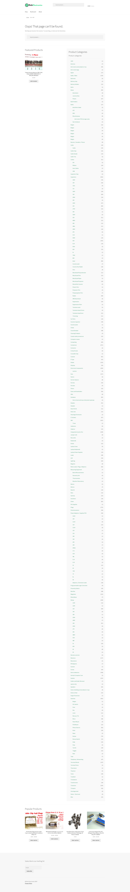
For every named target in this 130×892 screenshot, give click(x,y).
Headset (73, 406)
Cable (72, 145)
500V (74, 238)
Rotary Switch (76, 739)
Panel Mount (76, 721)
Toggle (74, 750)
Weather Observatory (78, 481)
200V (74, 197)
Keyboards (73, 440)
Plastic (74, 98)
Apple (72, 72)
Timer (74, 423)
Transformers (74, 782)
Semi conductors (75, 672)
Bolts (72, 87)
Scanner (73, 666)
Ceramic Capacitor (75, 322)
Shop (26, 12)
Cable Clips (73, 151)
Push (74, 730)
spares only (74, 684)
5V (73, 565)
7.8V (74, 571)
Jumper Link (74, 435)
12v (73, 188)
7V (73, 574)
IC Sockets (73, 417)
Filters (72, 388)
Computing (74, 342)
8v (73, 577)
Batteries (73, 78)
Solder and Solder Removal (77, 681)
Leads (72, 455)
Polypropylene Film (78, 293)
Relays (72, 600)
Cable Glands (74, 154)
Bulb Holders (74, 101)
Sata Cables (76, 168)
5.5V (74, 235)
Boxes (72, 90)
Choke (72, 327)
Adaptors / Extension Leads (80, 582)
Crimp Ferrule (74, 351)
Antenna (73, 64)
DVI (73, 162)
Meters (72, 484)
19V (73, 539)
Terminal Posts (75, 765)
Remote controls (75, 655)
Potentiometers (75, 510)
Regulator (73, 594)
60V (73, 646)
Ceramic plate (74, 324)
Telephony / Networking (77, 759)
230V (74, 617)
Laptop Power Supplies (77, 452)
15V (73, 533)
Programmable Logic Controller (79, 585)
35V (73, 217)
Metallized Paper (77, 278)
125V (72, 61)
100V (74, 180)
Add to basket (33, 81)
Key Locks (73, 438)
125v (74, 185)
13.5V (74, 527)
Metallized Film (77, 275)
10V (73, 182)
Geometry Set (76, 475)
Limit (74, 713)
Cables (72, 159)
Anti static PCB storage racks (82, 119)
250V (74, 203)
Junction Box (76, 96)
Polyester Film (76, 290)
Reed (74, 733)
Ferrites (73, 382)
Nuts (72, 493)
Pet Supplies (74, 504)
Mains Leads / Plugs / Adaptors (78, 467)
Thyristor (73, 771)
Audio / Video (74, 75)
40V (73, 223)
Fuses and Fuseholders (76, 391)
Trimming (75, 316)
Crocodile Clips (74, 353)
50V (73, 240)
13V (73, 530)
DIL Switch (75, 704)
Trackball (73, 777)
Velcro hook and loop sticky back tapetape (83, 400)
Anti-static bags (75, 70)
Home (27, 17)
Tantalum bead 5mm (78, 313)
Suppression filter (77, 304)
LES (73, 110)
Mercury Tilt (76, 716)
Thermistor (74, 768)
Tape (72, 756)
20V (73, 200)
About (40, 12)
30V (73, 212)
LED (72, 458)
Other (72, 501)
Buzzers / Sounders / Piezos (78, 142)
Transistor (73, 785)
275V (74, 209)
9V (73, 579)
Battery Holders (75, 84)
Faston (72, 377)
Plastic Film (76, 287)
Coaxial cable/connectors (77, 336)
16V (73, 194)
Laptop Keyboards (75, 449)
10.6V (74, 516)
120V (74, 606)
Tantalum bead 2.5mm (78, 310)
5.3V (74, 562)
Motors (72, 487)
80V (73, 258)
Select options (33, 840)
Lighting (73, 461)
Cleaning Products (75, 333)
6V (73, 568)
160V (74, 191)
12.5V (74, 522)
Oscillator (73, 498)
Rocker (74, 736)
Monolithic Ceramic (78, 284)
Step (74, 745)
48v (73, 556)
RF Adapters (74, 664)
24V (73, 545)
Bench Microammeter (78, 472)
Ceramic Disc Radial (78, 267)
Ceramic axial (76, 264)
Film (74, 269)
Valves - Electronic (75, 794)
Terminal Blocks (75, 762)
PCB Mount (75, 724)
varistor (75, 371)
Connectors (74, 345)
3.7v (74, 551)
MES (74, 113)
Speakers (73, 687)
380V (74, 635)
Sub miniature (76, 122)
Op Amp (73, 495)
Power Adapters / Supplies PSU (78, 513)
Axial (74, 261)
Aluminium (75, 93)
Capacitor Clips (74, 174)
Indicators (73, 426)
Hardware (73, 397)
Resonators (74, 661)
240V (74, 620)
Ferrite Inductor (75, 380)
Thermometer (76, 478)
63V (73, 249)
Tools (72, 774)
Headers (73, 403)
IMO (72, 420)
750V (74, 255)
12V (73, 524)
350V (74, 214)
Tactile (74, 748)
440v (74, 226)
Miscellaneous (76, 116)
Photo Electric (76, 727)
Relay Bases (74, 597)
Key (73, 710)
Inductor (73, 429)
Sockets (73, 678)
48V (73, 640)
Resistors (73, 658)
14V (73, 611)
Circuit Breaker (74, 330)
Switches (73, 698)
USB (74, 171)
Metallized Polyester (78, 281)
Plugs (72, 507)
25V (73, 206)
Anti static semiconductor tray (78, 67)
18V (73, 536)
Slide (74, 742)
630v (74, 246)
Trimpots (73, 788)
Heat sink (73, 411)
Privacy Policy (28, 883)
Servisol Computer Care (77, 675)
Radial (74, 296)
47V (73, 232)
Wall (74, 753)
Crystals (73, 356)
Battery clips (74, 81)
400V (74, 220)
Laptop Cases (74, 446)
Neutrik (73, 490)
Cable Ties (73, 156)
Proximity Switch (75, 588)
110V (74, 603)
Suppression (76, 301)
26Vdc (74, 548)
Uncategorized (74, 791)
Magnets (73, 464)
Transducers (74, 779)
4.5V (74, 553)
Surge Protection (75, 695)
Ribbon (74, 165)
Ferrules (73, 385)
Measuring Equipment (76, 469)
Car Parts (73, 319)
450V (74, 229)
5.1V (74, 559)
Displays (73, 365)
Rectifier (73, 591)
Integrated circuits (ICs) (77, 432)
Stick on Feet (74, 693)
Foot (74, 707)
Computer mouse (75, 339)
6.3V (74, 243)
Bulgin (72, 125)
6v (73, 252)
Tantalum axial (76, 307)
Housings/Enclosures (76, 414)
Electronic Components (77, 368)
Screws (72, 669)
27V (73, 629)
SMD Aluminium (77, 298)
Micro (74, 719)
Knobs (72, 443)
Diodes (72, 362)
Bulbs (72, 104)
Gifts (72, 394)
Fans (72, 374)
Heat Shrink (74, 408)
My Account (33, 12)
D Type (72, 359)
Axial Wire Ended (77, 107)
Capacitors (73, 177)
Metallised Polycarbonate (79, 272)
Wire (72, 797)
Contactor (73, 348)
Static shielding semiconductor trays (80, 690)
